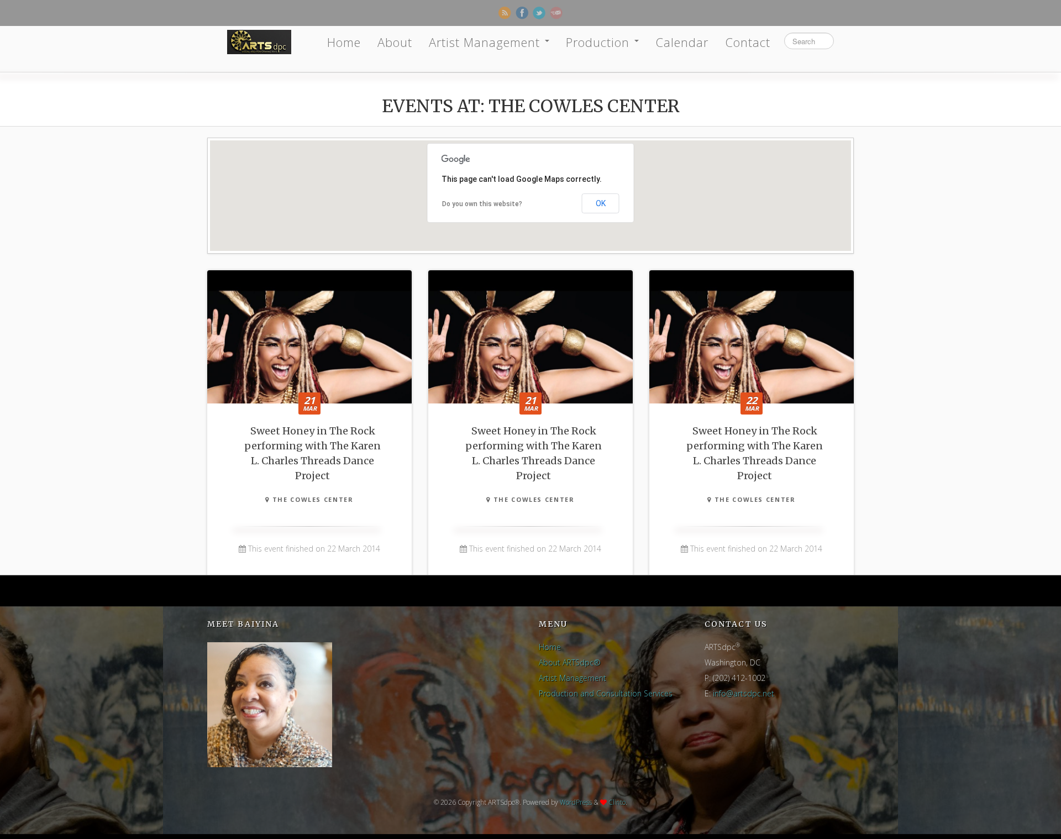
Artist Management (486, 42)
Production (599, 42)
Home (344, 42)
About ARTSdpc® (570, 662)
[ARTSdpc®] (259, 42)
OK (601, 203)
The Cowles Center (311, 499)
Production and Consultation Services (606, 693)
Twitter (539, 13)
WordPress (576, 802)
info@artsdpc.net (743, 693)
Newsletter (556, 13)
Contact (747, 42)
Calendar (681, 42)
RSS (504, 13)
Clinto (617, 802)
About (394, 42)
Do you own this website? (482, 204)
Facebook (522, 13)
